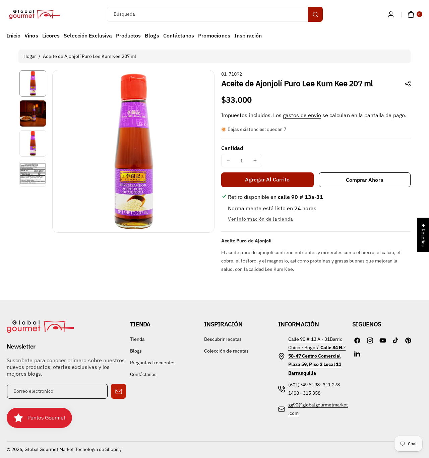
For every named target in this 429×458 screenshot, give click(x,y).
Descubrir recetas (223, 339)
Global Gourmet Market (49, 449)
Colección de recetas (226, 351)
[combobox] (214, 14)
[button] (414, 14)
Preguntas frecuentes (153, 363)
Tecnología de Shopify (98, 449)
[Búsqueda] (315, 14)
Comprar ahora (364, 179)
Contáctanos (143, 374)
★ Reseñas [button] (423, 235)
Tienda (137, 339)
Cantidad (232, 148)
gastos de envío (302, 115)
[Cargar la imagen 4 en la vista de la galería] (32, 173)
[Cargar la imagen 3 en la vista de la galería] (32, 143)
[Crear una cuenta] (391, 14)
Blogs (136, 351)
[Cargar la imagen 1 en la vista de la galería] (32, 83)
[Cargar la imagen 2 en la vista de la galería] (32, 113)
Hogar (29, 56)
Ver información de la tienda (260, 219)
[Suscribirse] (118, 391)
